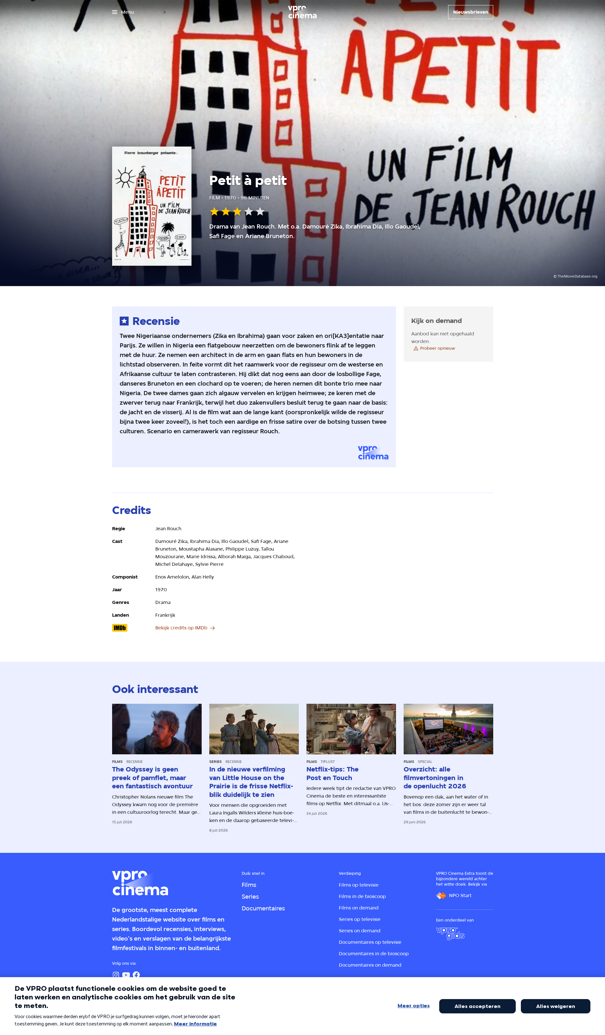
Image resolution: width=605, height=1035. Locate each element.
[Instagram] (116, 975)
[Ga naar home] (302, 12)
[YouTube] (126, 975)
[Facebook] (136, 975)
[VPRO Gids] (450, 934)
